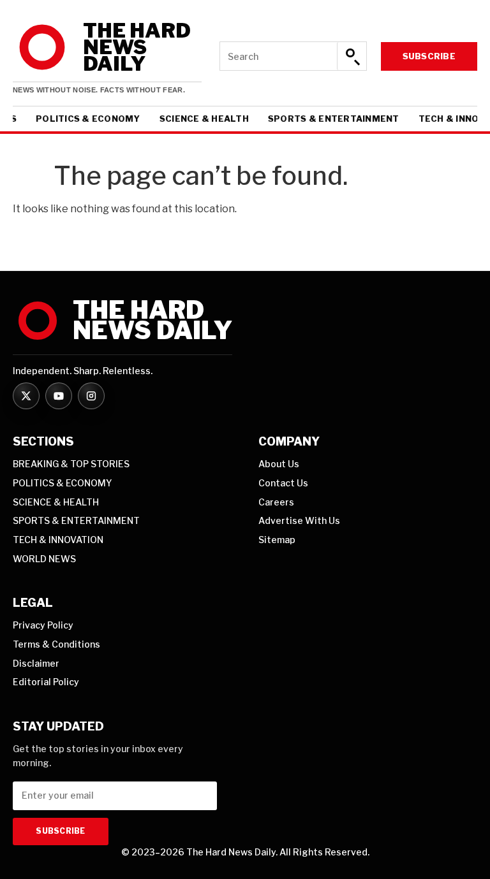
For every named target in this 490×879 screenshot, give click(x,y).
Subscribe (429, 56)
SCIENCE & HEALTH (204, 119)
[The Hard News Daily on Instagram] (91, 395)
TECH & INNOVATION (58, 539)
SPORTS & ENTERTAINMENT (333, 119)
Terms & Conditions (56, 644)
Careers (276, 502)
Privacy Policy (43, 625)
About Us (278, 463)
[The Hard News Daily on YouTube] (58, 395)
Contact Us (283, 482)
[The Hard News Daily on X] (26, 395)
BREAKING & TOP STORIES (71, 463)
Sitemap (276, 539)
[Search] (351, 56)
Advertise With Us (299, 520)
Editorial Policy (46, 681)
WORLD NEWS (44, 558)
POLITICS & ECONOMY (88, 119)
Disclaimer (36, 663)
